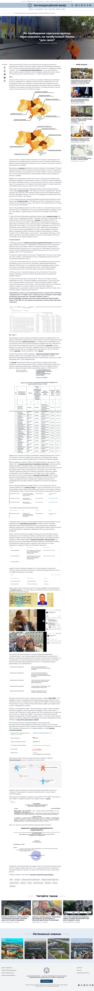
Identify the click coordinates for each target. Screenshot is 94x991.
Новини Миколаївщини (8, 975)
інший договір (23, 201)
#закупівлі (17, 879)
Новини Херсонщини (7, 972)
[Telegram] (87, 5)
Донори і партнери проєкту (56, 1)
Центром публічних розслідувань (41, 874)
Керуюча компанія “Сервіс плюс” (47, 354)
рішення (22, 168)
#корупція (23, 883)
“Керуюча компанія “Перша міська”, (42, 539)
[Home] (30, 5)
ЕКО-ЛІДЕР (52, 698)
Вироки (58, 9)
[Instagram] (76, 5)
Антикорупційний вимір (50, 5)
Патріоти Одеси (29, 487)
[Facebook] (79, 5)
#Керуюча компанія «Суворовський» (31, 879)
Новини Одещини (6, 967)
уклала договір (23, 191)
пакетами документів (40, 475)
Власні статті (10, 13)
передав (17, 351)
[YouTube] (90, 5)
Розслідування (39, 9)
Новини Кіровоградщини (8, 970)
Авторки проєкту (40, 1)
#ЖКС (11, 879)
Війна (63, 9)
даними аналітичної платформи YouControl (34, 464)
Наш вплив (52, 9)
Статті (45, 9)
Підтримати (46, 981)
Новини (31, 9)
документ (49, 345)
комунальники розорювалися (31, 70)
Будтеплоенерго (15, 760)
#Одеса (30, 883)
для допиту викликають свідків (27, 719)
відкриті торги (16, 590)
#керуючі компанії (14, 883)
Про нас (23, 1)
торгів (48, 798)
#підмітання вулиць (38, 883)
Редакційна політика (30, 1)
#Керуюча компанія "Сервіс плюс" (50, 879)
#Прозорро (48, 883)
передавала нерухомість (28, 523)
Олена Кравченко (43, 43)
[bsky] (82, 5)
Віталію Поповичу (29, 341)
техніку (40, 351)
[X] (85, 5)
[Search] (72, 5)
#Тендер (55, 883)
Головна (3, 13)
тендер (13, 362)
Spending (18, 298)
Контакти (47, 1)
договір (37, 220)
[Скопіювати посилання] (4, 81)
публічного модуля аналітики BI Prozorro (38, 242)
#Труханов (12, 886)
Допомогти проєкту (67, 1)
